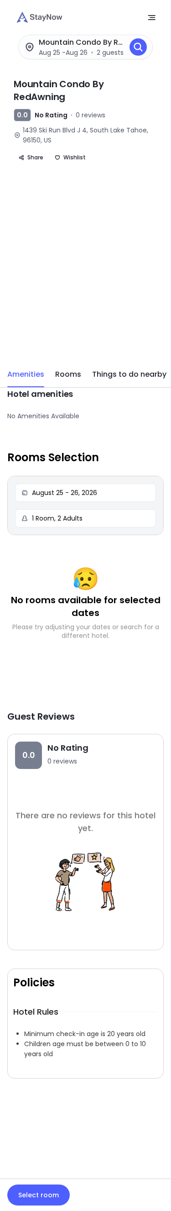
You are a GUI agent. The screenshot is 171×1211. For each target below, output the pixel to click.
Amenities (25, 374)
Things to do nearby (129, 374)
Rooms (68, 374)
